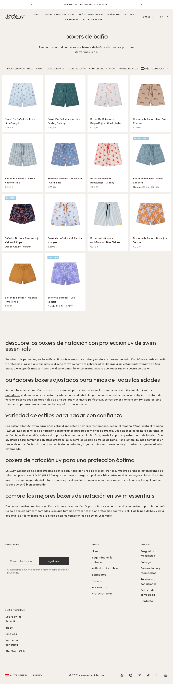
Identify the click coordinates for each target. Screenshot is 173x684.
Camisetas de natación (102, 68)
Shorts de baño (77, 68)
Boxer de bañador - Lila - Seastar (61, 300)
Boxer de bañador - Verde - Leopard (149, 181)
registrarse (54, 561)
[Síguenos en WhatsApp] (166, 675)
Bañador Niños (56, 68)
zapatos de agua (137, 444)
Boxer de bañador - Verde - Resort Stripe (21, 181)
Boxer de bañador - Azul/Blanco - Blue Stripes (105, 240)
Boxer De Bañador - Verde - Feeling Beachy (63, 121)
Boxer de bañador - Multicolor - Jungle (64, 240)
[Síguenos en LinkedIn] (157, 675)
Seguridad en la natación (59, 14)
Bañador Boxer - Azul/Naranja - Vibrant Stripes (22, 240)
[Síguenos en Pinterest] (139, 675)
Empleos (11, 634)
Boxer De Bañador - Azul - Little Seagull (20, 121)
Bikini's (39, 68)
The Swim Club (15, 651)
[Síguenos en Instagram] (130, 675)
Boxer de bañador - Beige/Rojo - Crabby (102, 181)
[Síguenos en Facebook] (122, 675)
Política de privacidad (148, 592)
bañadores (12, 395)
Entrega (146, 562)
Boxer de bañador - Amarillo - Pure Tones (22, 300)
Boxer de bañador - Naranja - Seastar (150, 240)
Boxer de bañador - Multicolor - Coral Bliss (64, 181)
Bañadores (113, 14)
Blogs (9, 627)
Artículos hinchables (90, 14)
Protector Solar (92, 19)
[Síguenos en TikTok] (148, 675)
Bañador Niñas (24, 68)
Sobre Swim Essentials (13, 619)
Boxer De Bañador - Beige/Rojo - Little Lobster (106, 121)
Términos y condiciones (148, 581)
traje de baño (92, 444)
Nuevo (36, 14)
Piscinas (129, 14)
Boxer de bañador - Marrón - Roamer (150, 121)
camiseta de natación (67, 444)
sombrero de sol (112, 444)
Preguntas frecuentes (148, 553)
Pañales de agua (128, 68)
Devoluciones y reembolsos (151, 570)
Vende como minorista (13, 642)
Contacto (147, 601)
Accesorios (71, 19)
